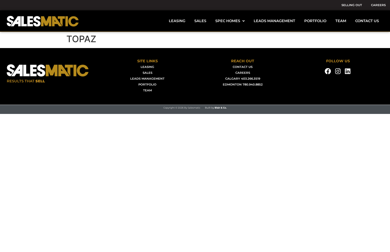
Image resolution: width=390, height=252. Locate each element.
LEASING (177, 21)
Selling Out (351, 5)
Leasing (147, 67)
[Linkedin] (348, 71)
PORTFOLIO (315, 21)
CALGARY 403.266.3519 (242, 78)
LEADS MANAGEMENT (274, 21)
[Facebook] (328, 71)
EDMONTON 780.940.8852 (243, 84)
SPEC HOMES (227, 21)
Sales (147, 72)
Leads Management (147, 78)
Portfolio (147, 84)
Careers (378, 5)
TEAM (340, 21)
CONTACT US (367, 21)
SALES (200, 21)
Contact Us (243, 67)
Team (147, 90)
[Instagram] (338, 71)
